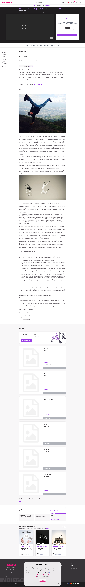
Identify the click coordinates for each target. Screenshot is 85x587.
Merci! (4, 59)
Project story (4, 50)
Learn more (28, 518)
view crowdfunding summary (67, 38)
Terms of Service (15, 583)
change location (48, 5)
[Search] (35, 2)
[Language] (68, 2)
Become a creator (74, 568)
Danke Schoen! (6, 58)
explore (47, 528)
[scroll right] (65, 527)
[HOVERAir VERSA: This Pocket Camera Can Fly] (26, 537)
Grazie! (4, 54)
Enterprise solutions (75, 569)
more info (21, 57)
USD (63, 2)
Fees (72, 565)
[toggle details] (33, 556)
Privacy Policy (8, 583)
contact (25, 57)
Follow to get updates (55, 519)
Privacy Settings (23, 583)
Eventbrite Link (38, 84)
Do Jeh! (4, 56)
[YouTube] (10, 569)
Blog (60, 568)
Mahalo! (4, 61)
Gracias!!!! (5, 63)
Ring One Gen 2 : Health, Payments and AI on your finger (42, 550)
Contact (60, 565)
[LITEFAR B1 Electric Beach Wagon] (59, 537)
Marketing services (75, 566)
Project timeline (5, 66)
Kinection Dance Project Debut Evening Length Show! (41, 9)
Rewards (4, 52)
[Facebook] (6, 569)
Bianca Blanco (23, 10)
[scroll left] (62, 508)
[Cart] (71, 2)
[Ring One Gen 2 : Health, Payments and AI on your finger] (42, 537)
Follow (67, 34)
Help (47, 510)
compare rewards (26, 340)
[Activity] (74, 2)
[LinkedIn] (13, 569)
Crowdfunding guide (54, 510)
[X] (8, 569)
